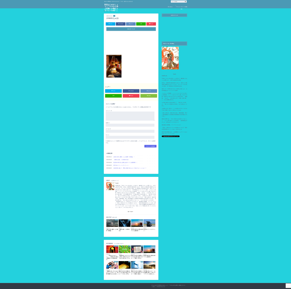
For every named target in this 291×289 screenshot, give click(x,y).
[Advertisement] (131, 42)
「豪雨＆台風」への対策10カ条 (120, 159)
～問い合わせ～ (170, 6)
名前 (108, 122)
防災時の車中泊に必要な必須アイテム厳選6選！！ (125, 162)
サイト (107, 135)
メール (108, 128)
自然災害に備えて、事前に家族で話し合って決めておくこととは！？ (129, 168)
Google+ (131, 211)
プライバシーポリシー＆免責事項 (181, 7)
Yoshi (116, 183)
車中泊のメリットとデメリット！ (121, 165)
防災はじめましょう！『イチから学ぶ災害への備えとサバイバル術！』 (111, 7)
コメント (109, 110)
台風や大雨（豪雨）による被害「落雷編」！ (124, 156)
